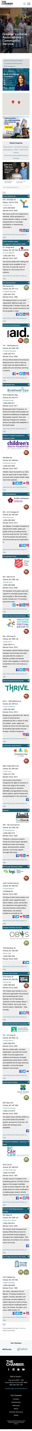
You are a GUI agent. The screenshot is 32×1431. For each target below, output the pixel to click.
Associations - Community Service (16, 147)
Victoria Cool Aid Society (11, 325)
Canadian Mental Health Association (15, 1024)
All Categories (10, 66)
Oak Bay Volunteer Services (12, 927)
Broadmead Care (8, 385)
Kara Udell (7, 953)
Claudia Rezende (10, 291)
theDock (6, 810)
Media (16, 1415)
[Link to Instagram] (18, 1370)
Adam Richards (9, 1283)
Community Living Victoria (12, 745)
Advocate (16, 1405)
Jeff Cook (7, 771)
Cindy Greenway (10, 1170)
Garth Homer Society (10, 1082)
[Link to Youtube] (23, 1370)
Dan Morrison (9, 517)
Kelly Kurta (8, 642)
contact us (22, 1328)
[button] (19, 102)
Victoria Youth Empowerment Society (13, 1210)
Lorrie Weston (9, 253)
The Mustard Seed (9, 283)
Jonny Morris (8, 1041)
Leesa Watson (9, 889)
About (16, 1409)
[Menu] (28, 3)
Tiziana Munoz (9, 830)
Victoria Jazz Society (10, 973)
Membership (16, 1402)
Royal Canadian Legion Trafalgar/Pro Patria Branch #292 (14, 243)
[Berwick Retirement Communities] (18, 1349)
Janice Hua (8, 205)
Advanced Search (16, 60)
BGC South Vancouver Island (12, 866)
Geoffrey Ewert (10, 1108)
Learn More (7, 235)
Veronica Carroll (10, 463)
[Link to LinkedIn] (14, 1370)
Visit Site (15, 235)
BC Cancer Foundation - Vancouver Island (15, 1143)
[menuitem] (25, 3)
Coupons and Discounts (13, 63)
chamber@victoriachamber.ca (16, 1388)
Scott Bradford (9, 707)
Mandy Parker (9, 400)
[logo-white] (15, 1363)
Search (6, 60)
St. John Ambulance (9, 494)
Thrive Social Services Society (13, 681)
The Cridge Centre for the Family (14, 1257)
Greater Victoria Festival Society (14, 616)
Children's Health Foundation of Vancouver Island (13, 437)
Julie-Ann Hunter (10, 1220)
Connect (16, 1399)
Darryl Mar (7, 982)
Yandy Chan (8, 582)
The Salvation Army (9, 556)
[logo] (13, 3)
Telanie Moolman (10, 351)
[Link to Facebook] (9, 1370)
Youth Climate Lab (9, 196)
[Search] (25, 3)
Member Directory (16, 1412)
